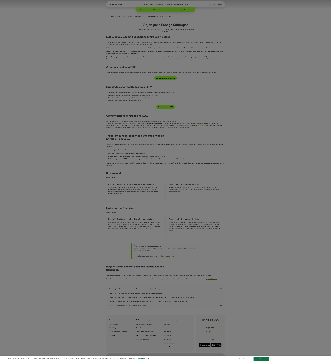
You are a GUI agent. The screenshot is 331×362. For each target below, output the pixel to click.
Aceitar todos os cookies (261, 358)
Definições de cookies (245, 358)
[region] (165, 359)
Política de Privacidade (142, 358)
